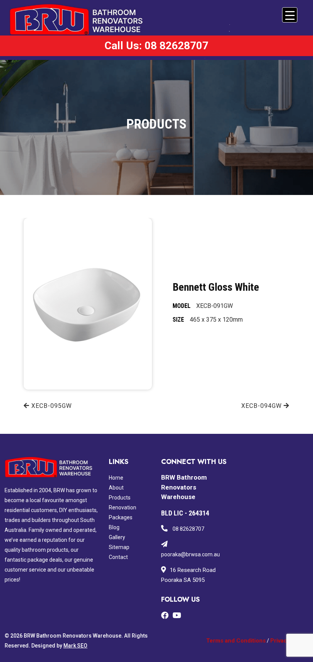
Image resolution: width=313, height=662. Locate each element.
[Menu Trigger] (289, 15)
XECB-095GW (50, 405)
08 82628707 (187, 529)
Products (120, 497)
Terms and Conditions (236, 640)
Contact (118, 557)
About (116, 488)
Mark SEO (75, 646)
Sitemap (119, 547)
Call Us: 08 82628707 (156, 45)
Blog (114, 527)
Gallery (117, 537)
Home (116, 478)
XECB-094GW (262, 405)
